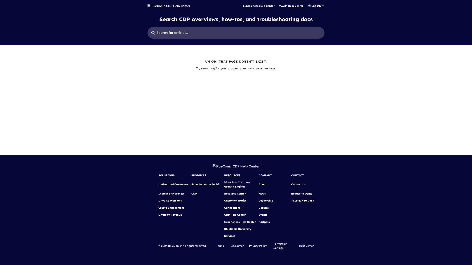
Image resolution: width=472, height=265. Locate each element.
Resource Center (235, 193)
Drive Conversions (170, 200)
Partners (264, 222)
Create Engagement (171, 207)
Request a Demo (301, 193)
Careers (264, 207)
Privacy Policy (258, 246)
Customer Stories (235, 200)
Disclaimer (237, 246)
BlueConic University (237, 229)
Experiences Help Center (259, 6)
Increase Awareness (171, 193)
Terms (220, 246)
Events (263, 214)
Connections (232, 207)
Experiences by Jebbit (205, 184)
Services (229, 236)
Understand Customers (173, 184)
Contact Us (298, 184)
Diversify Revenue (170, 214)
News (262, 193)
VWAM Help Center (291, 6)
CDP (194, 193)
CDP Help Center (235, 214)
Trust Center (306, 246)
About (263, 184)
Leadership (266, 200)
